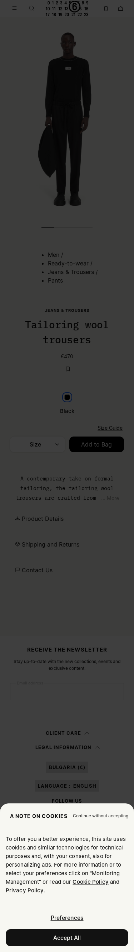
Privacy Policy (25, 890)
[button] (100, 816)
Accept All (67, 937)
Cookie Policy (90, 881)
